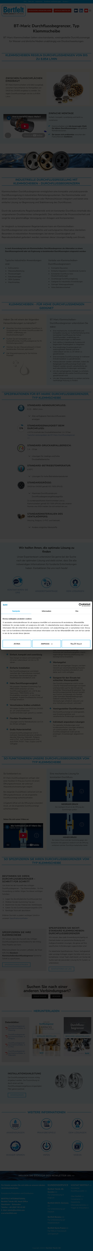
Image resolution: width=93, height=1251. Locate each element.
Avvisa (17, 644)
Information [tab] (46, 611)
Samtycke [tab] (16, 611)
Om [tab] (76, 611)
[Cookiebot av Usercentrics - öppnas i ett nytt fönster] (80, 605)
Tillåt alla (76, 644)
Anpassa (45, 644)
